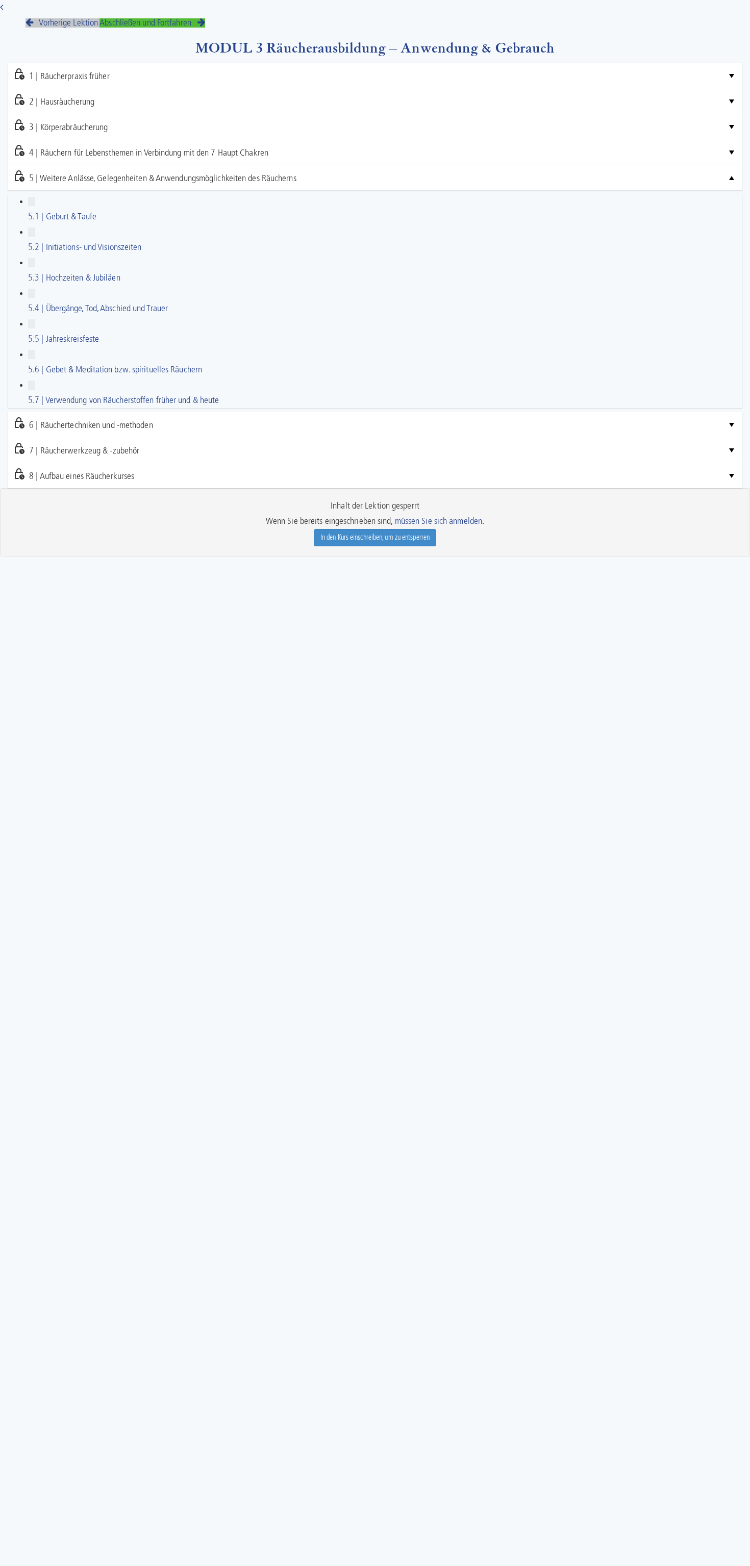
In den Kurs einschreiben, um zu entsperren (375, 537)
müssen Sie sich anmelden (438, 521)
